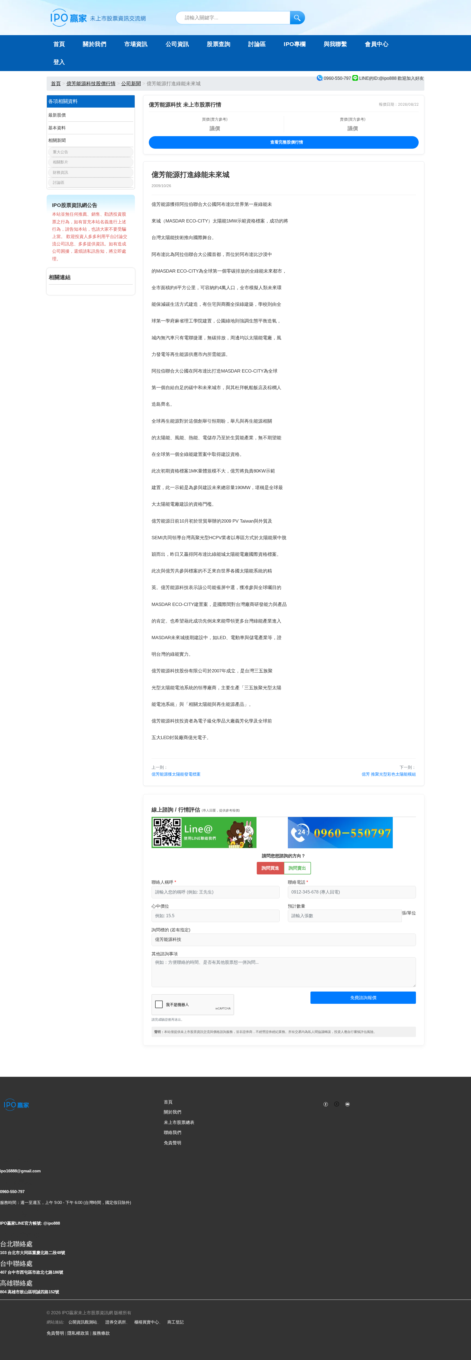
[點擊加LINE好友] (204, 832)
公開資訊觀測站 (82, 1322)
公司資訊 (177, 44)
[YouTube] (347, 1104)
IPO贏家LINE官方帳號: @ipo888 (30, 1223)
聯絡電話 (296, 882)
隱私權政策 (78, 1333)
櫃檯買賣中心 (146, 1322)
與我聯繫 (335, 44)
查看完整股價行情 (286, 142)
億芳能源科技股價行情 (91, 83)
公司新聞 (131, 83)
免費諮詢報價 (363, 997)
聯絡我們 (172, 1132)
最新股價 (57, 115)
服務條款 (101, 1333)
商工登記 (175, 1322)
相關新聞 (57, 140)
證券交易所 (115, 1322)
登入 (59, 62)
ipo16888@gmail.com (20, 1171)
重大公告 (60, 152)
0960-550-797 (12, 1191)
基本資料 (57, 128)
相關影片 (60, 162)
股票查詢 (218, 44)
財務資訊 (60, 172)
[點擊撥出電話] (340, 832)
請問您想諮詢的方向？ (284, 855)
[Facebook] (326, 1104)
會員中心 (376, 44)
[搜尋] (297, 17)
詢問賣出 (297, 868)
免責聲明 (172, 1143)
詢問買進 (270, 868)
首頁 (59, 44)
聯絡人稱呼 (162, 882)
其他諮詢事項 (165, 954)
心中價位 (160, 906)
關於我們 (172, 1112)
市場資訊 (136, 44)
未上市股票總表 (179, 1122)
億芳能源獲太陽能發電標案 (176, 774)
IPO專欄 (295, 44)
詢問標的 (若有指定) (171, 930)
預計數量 (296, 906)
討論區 (257, 44)
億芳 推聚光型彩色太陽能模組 (389, 774)
